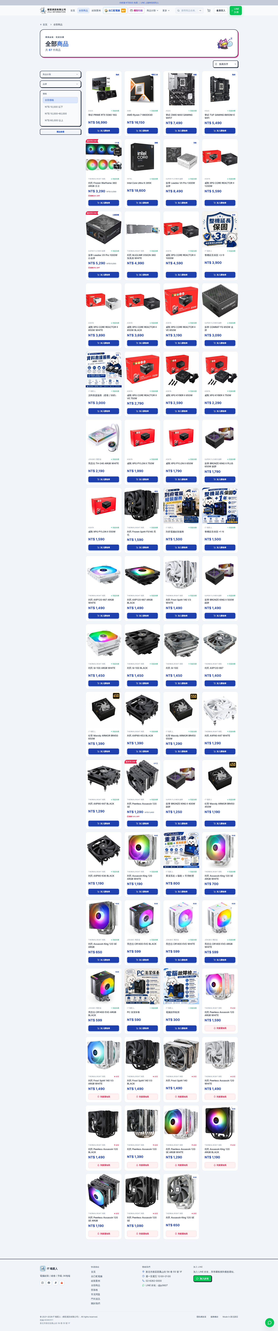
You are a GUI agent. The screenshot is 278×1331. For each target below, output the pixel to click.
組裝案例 (95, 1280)
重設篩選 (60, 132)
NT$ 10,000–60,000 (56, 113)
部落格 (94, 1289)
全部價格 (49, 100)
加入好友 (204, 1278)
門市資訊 (95, 1298)
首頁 (45, 24)
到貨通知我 (221, 1028)
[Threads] (55, 1282)
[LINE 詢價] (269, 1322)
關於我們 (95, 1303)
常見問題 (95, 1294)
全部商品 (95, 1285)
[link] (104, 89)
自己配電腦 (96, 1276)
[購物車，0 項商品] (209, 10)
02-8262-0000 (154, 1280)
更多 (164, 10)
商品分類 (151, 10)
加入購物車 (105, 130)
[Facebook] (48, 1282)
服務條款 (214, 1317)
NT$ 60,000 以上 (54, 120)
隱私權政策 (201, 1317)
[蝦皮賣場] (61, 1282)
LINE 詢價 (236, 10)
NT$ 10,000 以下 (54, 106)
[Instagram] (42, 1282)
